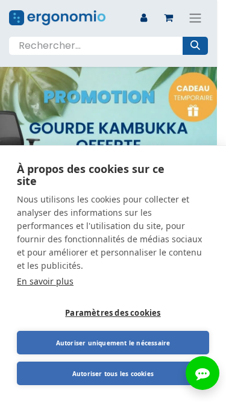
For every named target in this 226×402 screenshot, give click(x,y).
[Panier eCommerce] (168, 17)
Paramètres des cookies (112, 312)
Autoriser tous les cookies (113, 373)
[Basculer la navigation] (195, 18)
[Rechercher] (195, 46)
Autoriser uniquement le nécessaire (113, 343)
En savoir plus (45, 281)
